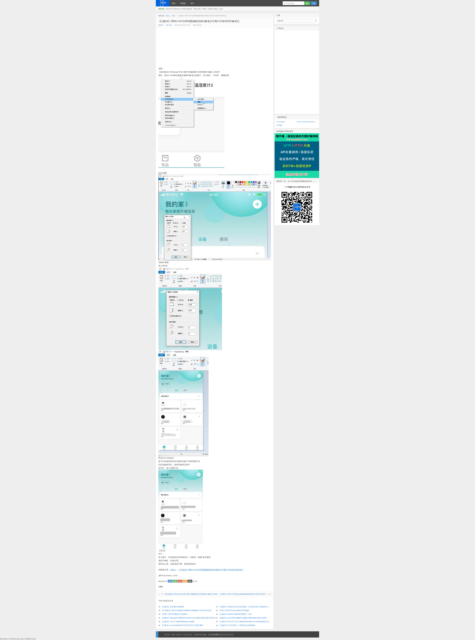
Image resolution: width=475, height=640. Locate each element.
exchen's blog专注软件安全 (306, 122)
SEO (223, 634)
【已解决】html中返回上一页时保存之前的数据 (237, 625)
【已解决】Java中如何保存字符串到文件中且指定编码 (182, 625)
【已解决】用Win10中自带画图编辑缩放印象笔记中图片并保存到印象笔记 (198, 21)
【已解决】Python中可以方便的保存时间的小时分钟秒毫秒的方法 (244, 621)
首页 (173, 3)
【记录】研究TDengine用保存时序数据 (234, 610)
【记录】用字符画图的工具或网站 (174, 614)
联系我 (183, 3)
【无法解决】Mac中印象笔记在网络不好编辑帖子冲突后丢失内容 (186, 610)
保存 (170, 581)
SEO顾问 (279, 125)
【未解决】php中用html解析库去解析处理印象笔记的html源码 (243, 617)
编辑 (189, 581)
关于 (192, 3)
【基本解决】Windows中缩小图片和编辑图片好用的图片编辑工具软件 (191, 594)
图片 (173, 15)
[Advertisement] (193, 46)
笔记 (184, 581)
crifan (170, 25)
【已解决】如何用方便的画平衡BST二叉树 (235, 614)
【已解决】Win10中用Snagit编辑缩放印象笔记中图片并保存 (242, 594)
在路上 (162, 3)
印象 (175, 581)
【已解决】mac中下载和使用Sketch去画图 (177, 621)
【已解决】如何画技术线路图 (172, 606)
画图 (179, 581)
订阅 (313, 3)
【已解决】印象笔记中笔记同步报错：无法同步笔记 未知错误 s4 (243, 606)
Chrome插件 (280, 122)
